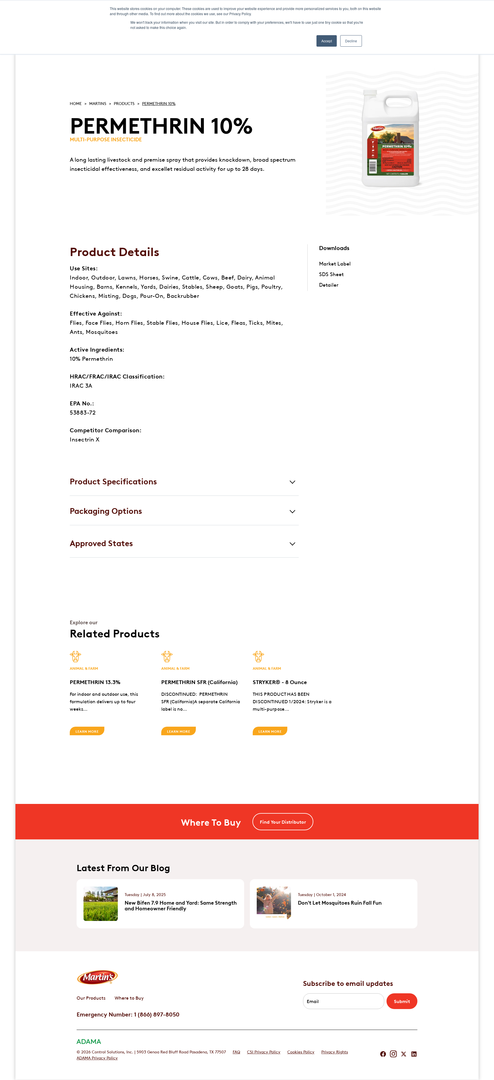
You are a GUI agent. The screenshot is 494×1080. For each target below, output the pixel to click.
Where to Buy (129, 997)
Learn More (87, 731)
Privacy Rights (334, 1051)
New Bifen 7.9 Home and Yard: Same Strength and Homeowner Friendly (181, 905)
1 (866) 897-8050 (157, 1014)
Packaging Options (106, 510)
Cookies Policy (300, 1051)
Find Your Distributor (283, 822)
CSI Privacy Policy (263, 1051)
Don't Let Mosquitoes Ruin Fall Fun (340, 902)
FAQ (236, 1051)
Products (124, 103)
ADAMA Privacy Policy (97, 1057)
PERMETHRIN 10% (159, 103)
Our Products (91, 997)
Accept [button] (326, 40)
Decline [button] (351, 40)
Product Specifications (113, 480)
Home (76, 103)
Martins (97, 103)
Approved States (101, 542)
